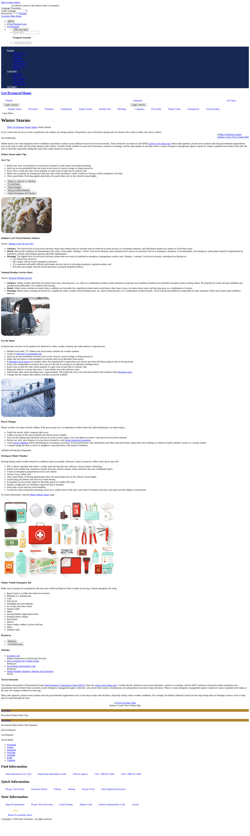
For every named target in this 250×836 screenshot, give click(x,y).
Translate (23, 13)
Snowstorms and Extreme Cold (21, 666)
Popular (10, 50)
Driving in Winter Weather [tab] (18, 190)
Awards (135, 804)
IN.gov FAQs (88, 789)
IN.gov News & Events (42, 804)
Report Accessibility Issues (20, 815)
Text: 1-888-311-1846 (131, 774)
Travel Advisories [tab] (15, 644)
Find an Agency (80, 774)
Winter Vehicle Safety (39, 494)
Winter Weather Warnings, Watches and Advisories (30, 671)
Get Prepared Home (16, 93)
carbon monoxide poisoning (78, 440)
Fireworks (17, 55)
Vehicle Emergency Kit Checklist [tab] (22, 193)
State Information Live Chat (18, 774)
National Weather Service (20, 278)
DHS (9, 127)
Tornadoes (17, 58)
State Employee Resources (113, 789)
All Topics (11, 87)
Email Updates (66, 804)
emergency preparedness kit (29, 354)
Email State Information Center (52, 774)
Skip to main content (10, 2)
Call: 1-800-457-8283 (104, 774)
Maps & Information (15, 804)
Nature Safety (19, 79)
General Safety (19, 84)
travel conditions (21, 443)
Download (6, 710)
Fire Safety (18, 76)
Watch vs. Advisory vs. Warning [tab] (21, 181)
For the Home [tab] (14, 184)
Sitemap (71, 789)
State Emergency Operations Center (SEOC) (65, 685)
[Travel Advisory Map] (125, 703)
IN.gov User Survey (15, 789)
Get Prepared (13, 26)
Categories (12, 71)
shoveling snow (125, 372)
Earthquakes (18, 61)
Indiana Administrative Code (112, 804)
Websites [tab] (12, 641)
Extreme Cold (13, 656)
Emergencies (18, 81)
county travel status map (160, 143)
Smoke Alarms (19, 63)
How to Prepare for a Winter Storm (23, 661)
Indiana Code (86, 804)
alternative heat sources (19, 361)
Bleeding (17, 68)
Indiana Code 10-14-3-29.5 (21, 243)
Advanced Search (39, 789)
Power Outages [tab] (14, 187)
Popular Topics (19, 53)
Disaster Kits (18, 66)
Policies (57, 789)
